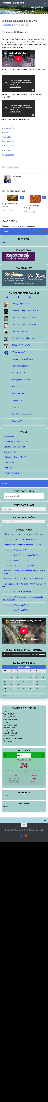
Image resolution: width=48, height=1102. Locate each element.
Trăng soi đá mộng (19, 400)
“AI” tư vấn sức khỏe (20, 352)
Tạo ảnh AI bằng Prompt (24, 566)
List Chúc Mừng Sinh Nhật (14, 447)
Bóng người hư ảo (19, 421)
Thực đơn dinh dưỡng (20, 366)
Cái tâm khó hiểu (21, 605)
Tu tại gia (15, 407)
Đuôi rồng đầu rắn (21, 560)
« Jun (4, 695)
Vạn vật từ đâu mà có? (23, 592)
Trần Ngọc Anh (10, 534)
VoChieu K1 (8, 25)
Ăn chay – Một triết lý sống (22, 359)
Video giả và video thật (21, 380)
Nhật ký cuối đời (18, 373)
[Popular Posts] (18, 297)
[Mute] (37, 654)
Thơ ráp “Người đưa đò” (21, 304)
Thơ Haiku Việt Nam (20, 331)
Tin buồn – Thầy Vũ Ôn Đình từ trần (29, 579)
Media (16, 167)
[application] (24, 654)
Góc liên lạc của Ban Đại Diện (16, 442)
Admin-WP (8, 571)
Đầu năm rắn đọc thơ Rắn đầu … (27, 555)
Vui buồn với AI (20, 550)
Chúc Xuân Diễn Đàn (32, 545)
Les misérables (18, 393)
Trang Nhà (8, 468)
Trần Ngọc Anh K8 (11, 584)
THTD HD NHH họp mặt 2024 (24, 317)
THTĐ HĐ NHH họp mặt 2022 (24, 324)
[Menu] (45, 3)
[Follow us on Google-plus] (45, 231)
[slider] (42, 654)
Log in (4, 242)
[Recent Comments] (29, 297)
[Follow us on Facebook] (41, 231)
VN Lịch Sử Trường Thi (13, 473)
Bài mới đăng (9, 436)
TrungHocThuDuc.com (12, 3)
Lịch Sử (9, 167)
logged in (15, 226)
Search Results (10, 452)
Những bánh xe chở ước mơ (23, 338)
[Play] (4, 654)
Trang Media (9, 462)
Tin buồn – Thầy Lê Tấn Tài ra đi (25, 311)
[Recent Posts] (7, 297)
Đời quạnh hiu (17, 387)
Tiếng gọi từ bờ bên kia (21, 345)
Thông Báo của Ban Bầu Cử (15, 457)
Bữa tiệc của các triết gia (22, 414)
